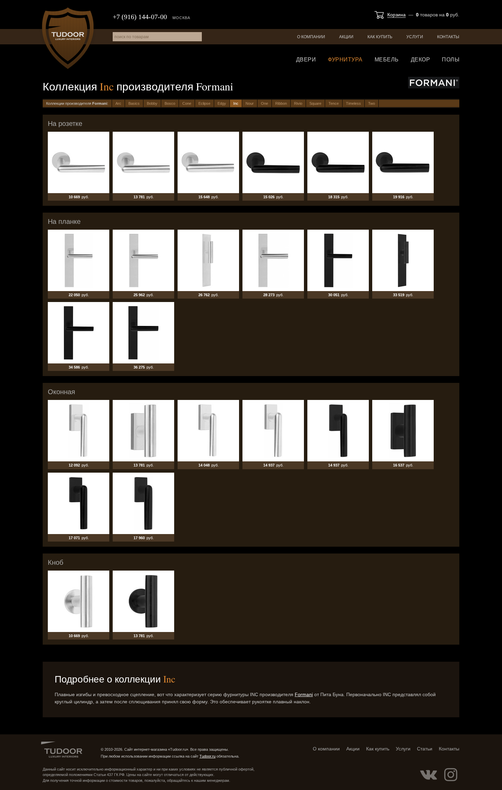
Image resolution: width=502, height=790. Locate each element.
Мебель (387, 59)
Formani (304, 694)
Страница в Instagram (450, 774)
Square (315, 103)
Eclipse (204, 103)
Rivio (298, 103)
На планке (78, 264)
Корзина (396, 14)
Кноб (78, 605)
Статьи (424, 748)
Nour (250, 103)
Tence (334, 103)
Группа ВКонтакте (428, 774)
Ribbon (281, 103)
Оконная (78, 434)
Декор (420, 59)
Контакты (448, 36)
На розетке (78, 166)
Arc (118, 103)
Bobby (152, 103)
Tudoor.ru (67, 38)
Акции (346, 36)
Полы (450, 59)
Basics (134, 103)
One (264, 103)
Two (371, 103)
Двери (306, 59)
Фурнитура (345, 59)
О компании (311, 36)
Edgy (222, 103)
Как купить (379, 36)
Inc (235, 103)
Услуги (414, 36)
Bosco (170, 103)
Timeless (353, 103)
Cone (186, 103)
